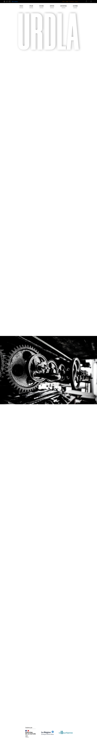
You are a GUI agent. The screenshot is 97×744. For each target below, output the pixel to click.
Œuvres (41, 6)
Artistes (52, 6)
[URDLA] (7, 6)
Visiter (63, 1)
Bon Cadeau (15, 1)
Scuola (76, 1)
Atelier (31, 6)
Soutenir (75, 6)
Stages (67, 1)
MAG (21, 6)
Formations (71, 1)
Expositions (63, 6)
